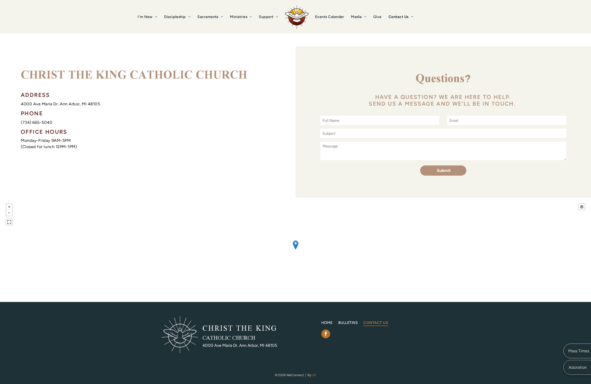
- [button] (9, 213)
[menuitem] (147, 17)
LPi (314, 375)
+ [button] (9, 207)
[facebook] (325, 334)
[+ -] (295, 250)
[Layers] (582, 207)
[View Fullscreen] (9, 222)
